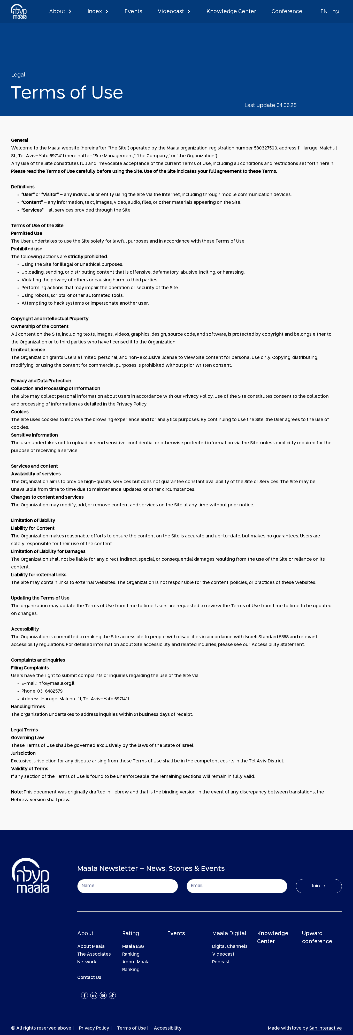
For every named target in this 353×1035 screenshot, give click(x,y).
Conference (287, 11)
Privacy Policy (94, 1028)
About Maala (91, 946)
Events (133, 11)
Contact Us (89, 978)
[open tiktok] (112, 995)
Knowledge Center (231, 11)
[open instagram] (103, 995)
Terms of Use (131, 1028)
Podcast (221, 962)
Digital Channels (230, 946)
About (57, 11)
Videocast (171, 11)
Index (95, 11)
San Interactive (325, 1028)
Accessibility (168, 1028)
